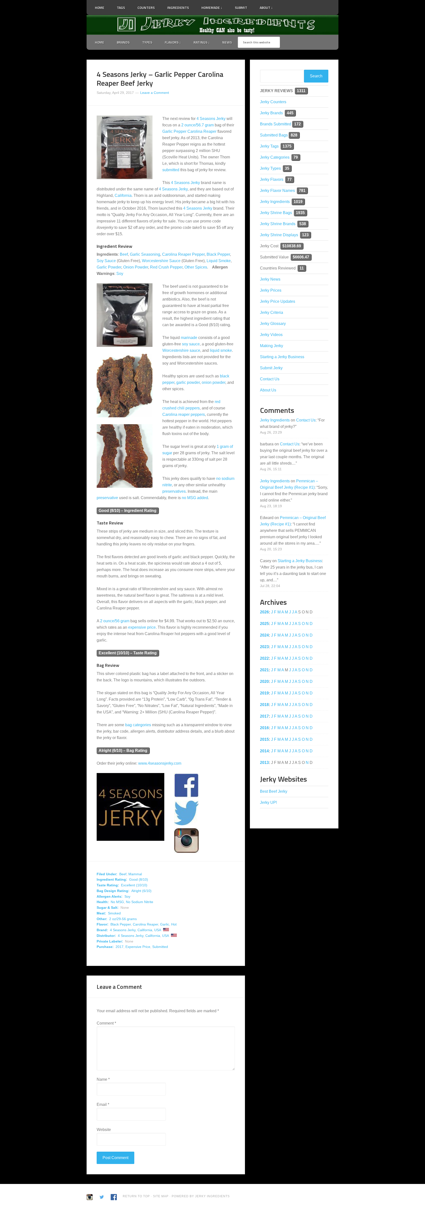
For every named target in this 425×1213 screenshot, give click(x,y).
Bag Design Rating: (113, 891)
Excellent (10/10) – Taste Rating (128, 653)
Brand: (102, 930)
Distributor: (106, 936)
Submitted (160, 947)
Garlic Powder (109, 267)
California (123, 195)
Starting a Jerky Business (282, 357)
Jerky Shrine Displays (279, 235)
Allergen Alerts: (109, 896)
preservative (107, 498)
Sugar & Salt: (108, 908)
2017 (119, 947)
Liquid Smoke (219, 261)
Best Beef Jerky (273, 791)
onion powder (213, 382)
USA (157, 930)
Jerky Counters (273, 102)
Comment (106, 1023)
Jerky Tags (269, 146)
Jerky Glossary (273, 323)
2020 (264, 681)
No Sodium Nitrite (139, 902)
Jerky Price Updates (277, 301)
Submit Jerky (271, 368)
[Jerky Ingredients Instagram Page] (295, 5)
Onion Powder (135, 267)
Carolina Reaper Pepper (183, 254)
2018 (264, 705)
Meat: (101, 913)
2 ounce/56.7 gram (197, 125)
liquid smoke (221, 350)
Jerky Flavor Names (277, 190)
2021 (264, 670)
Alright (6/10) (141, 891)
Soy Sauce (106, 261)
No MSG (117, 902)
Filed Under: (107, 874)
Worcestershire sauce (181, 350)
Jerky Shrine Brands (277, 224)
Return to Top (136, 1196)
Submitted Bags (274, 135)
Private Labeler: (110, 941)
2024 (264, 635)
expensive (137, 627)
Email (103, 1104)
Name (103, 1079)
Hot (174, 924)
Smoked (114, 913)
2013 (264, 762)
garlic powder (188, 382)
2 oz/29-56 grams (123, 919)
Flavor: (102, 924)
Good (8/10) (138, 879)
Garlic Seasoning (145, 254)
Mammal (135, 874)
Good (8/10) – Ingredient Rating (127, 510)
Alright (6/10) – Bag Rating (123, 750)
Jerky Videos (271, 335)
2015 (264, 739)
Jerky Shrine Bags (276, 213)
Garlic (164, 924)
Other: (102, 919)
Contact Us (269, 379)
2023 (264, 647)
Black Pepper (218, 254)
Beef (124, 254)
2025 (264, 624)
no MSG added (195, 498)
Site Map (161, 1196)
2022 (264, 658)
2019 (264, 693)
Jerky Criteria (271, 312)
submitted (170, 170)
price (151, 627)
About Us (268, 390)
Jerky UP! (268, 802)
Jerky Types (270, 168)
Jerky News (270, 279)
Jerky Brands (271, 113)
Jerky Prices (270, 290)
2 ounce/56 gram (114, 621)
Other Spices (195, 267)
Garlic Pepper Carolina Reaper (189, 131)
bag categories (138, 725)
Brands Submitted (275, 124)
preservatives (174, 491)
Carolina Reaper (145, 924)
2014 (264, 751)
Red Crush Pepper (166, 267)
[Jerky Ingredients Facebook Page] (288, 6)
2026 (264, 612)
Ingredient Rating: (112, 879)
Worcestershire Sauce (161, 261)
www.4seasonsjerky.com (159, 763)
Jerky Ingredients (212, 25)
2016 (264, 728)
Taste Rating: (108, 885)
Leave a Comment (154, 93)
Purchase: (105, 947)
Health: (103, 902)
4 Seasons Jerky (211, 119)
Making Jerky (271, 346)
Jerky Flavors (271, 179)
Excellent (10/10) (134, 885)
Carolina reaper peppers (183, 414)
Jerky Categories (274, 157)
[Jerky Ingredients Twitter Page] (282, 6)
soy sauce (191, 344)
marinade (189, 338)
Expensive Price (137, 947)
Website (104, 1130)
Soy (119, 273)
